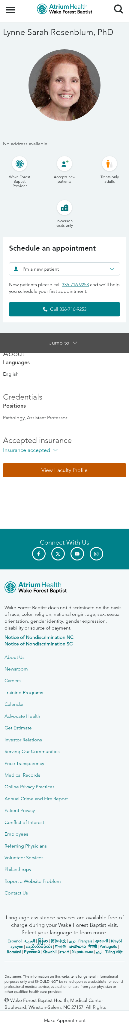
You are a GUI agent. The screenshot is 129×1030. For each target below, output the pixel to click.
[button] (64, 470)
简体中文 (58, 941)
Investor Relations (23, 740)
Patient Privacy (19, 810)
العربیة (29, 941)
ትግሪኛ (64, 952)
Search (116, 3)
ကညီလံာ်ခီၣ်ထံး (39, 946)
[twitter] (58, 553)
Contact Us (16, 893)
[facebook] (39, 553)
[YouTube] (77, 553)
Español (15, 941)
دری (72, 941)
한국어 (61, 946)
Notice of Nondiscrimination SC (38, 644)
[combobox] (64, 268)
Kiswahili (50, 952)
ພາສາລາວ (77, 946)
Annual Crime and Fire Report (36, 799)
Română (14, 952)
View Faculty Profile (64, 470)
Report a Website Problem (32, 881)
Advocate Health (22, 716)
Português (108, 946)
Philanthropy (17, 869)
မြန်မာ (43, 941)
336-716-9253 (75, 284)
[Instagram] (96, 553)
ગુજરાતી (101, 941)
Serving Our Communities (32, 751)
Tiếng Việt (113, 952)
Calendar (14, 704)
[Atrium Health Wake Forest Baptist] (64, 588)
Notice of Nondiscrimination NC (39, 637)
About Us (14, 657)
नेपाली (92, 946)
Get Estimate (18, 728)
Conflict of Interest (24, 822)
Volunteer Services (24, 857)
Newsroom (16, 669)
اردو (99, 952)
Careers (12, 680)
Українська (82, 952)
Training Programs (23, 692)
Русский (32, 952)
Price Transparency (24, 763)
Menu (11, 6)
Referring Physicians (25, 846)
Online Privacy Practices (29, 787)
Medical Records (22, 775)
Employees (16, 834)
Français (85, 941)
